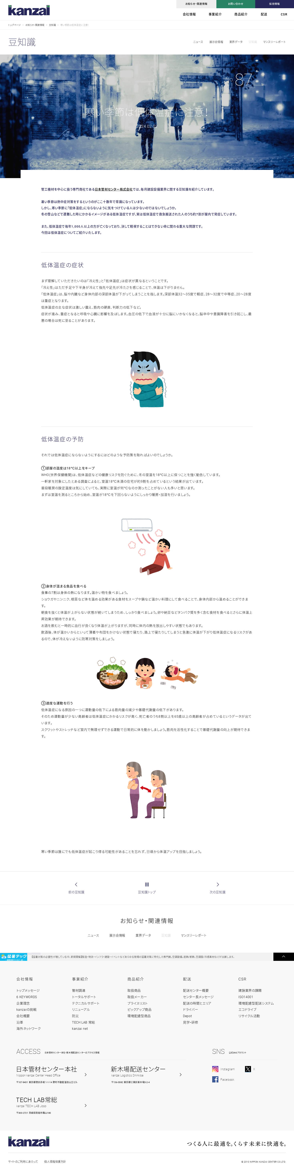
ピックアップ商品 (139, 1009)
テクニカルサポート (85, 1003)
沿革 (19, 1022)
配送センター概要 (196, 990)
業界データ (236, 42)
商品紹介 (241, 14)
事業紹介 (215, 14)
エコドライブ (247, 1009)
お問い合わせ (235, 4)
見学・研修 (190, 1022)
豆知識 (52, 24)
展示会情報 (216, 42)
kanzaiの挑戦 (26, 1009)
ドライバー (190, 1009)
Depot (187, 1016)
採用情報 (274, 4)
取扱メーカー (137, 997)
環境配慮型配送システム (256, 1003)
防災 (75, 1016)
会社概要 (23, 1016)
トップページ (14, 24)
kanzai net (80, 1028)
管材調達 (78, 990)
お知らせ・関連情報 (196, 4)
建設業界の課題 (250, 990)
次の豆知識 (218, 892)
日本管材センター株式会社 (114, 189)
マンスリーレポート (274, 42)
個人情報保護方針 (55, 1161)
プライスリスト (137, 1003)
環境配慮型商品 (139, 1016)
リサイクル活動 (249, 1016)
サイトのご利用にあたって (23, 1161)
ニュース (198, 42)
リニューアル (81, 1009)
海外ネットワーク (28, 1028)
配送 (264, 14)
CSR (284, 14)
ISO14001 (245, 997)
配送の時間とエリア (197, 1003)
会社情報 (189, 14)
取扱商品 (134, 990)
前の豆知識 (76, 892)
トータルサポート (84, 997)
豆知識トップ (147, 892)
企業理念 (23, 1003)
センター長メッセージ (198, 997)
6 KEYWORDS (26, 997)
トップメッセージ (28, 990)
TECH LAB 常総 (83, 1022)
